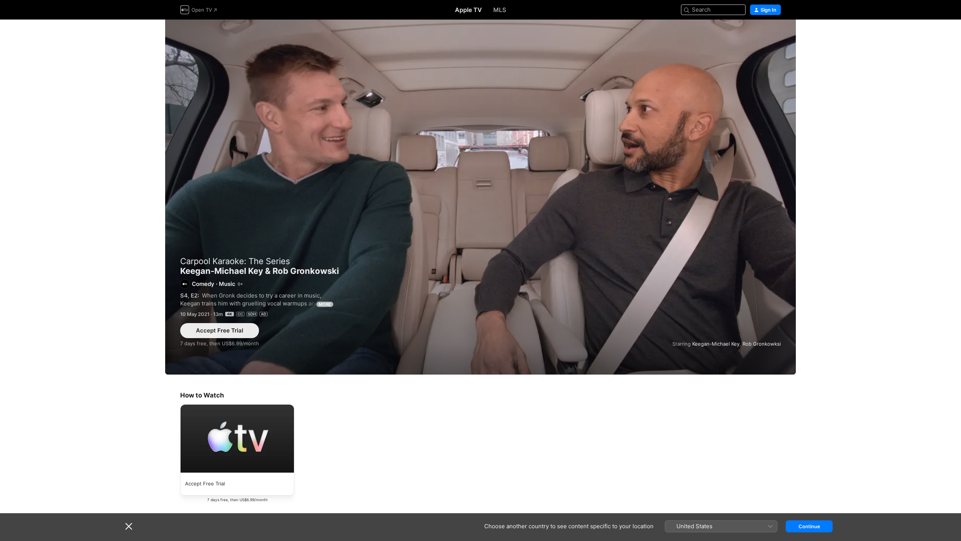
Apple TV (468, 10)
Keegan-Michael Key (716, 344)
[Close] (128, 526)
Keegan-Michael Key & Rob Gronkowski (480, 197)
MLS (499, 10)
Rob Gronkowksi (762, 344)
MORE (325, 304)
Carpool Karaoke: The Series (235, 261)
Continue (809, 526)
